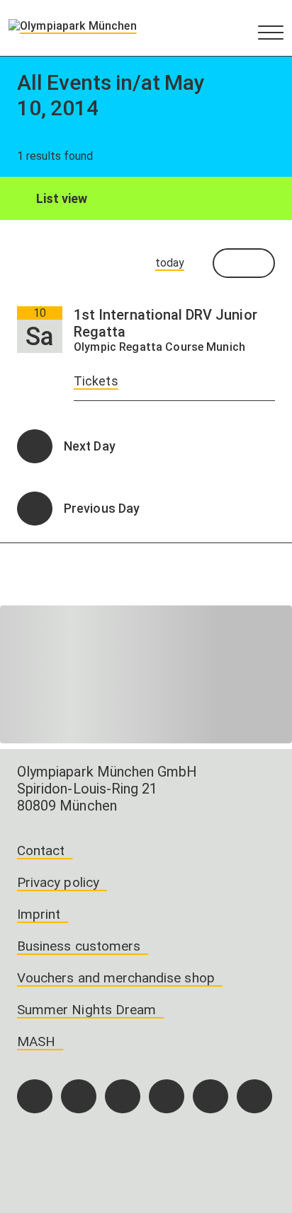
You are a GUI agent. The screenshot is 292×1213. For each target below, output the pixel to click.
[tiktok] (122, 1096)
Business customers (78, 946)
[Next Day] (34, 446)
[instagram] (78, 1096)
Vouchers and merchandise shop (116, 978)
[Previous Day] (34, 509)
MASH (36, 1041)
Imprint (38, 914)
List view (60, 198)
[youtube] (254, 1096)
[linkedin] (210, 1096)
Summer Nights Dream (86, 1010)
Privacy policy (58, 882)
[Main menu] (270, 32)
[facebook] (34, 1096)
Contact (40, 850)
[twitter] (166, 1096)
